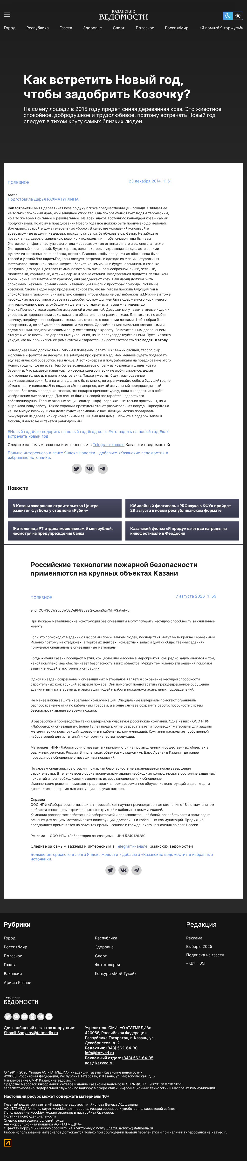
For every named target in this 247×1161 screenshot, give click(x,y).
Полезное (145, 28)
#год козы (98, 431)
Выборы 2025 (199, 946)
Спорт (119, 28)
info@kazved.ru (99, 1052)
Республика (38, 28)
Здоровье (92, 28)
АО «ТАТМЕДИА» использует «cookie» (35, 1108)
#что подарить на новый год (60, 431)
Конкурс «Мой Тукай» (116, 973)
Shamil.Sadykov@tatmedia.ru (31, 1032)
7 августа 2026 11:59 (196, 596)
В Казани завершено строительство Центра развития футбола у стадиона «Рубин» (55, 508)
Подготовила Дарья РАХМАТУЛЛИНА (43, 199)
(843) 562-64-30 (121, 1048)
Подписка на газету (205, 954)
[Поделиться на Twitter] (77, 469)
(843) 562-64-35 (137, 1057)
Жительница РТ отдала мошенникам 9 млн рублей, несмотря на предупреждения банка (63, 530)
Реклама (194, 938)
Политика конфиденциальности (30, 1116)
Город (9, 28)
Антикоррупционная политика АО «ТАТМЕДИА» (43, 1124)
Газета (66, 28)
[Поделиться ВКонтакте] (90, 469)
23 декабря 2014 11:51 (150, 181)
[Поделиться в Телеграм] (103, 469)
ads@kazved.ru (99, 1062)
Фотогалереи (107, 964)
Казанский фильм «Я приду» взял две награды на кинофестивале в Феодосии (178, 530)
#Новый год (20, 431)
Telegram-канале (108, 444)
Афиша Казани (17, 982)
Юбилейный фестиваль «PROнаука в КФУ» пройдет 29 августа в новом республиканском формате (180, 508)
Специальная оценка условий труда (34, 1120)
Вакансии (13, 973)
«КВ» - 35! (195, 963)
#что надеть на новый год (134, 431)
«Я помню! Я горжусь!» (221, 28)
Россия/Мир (176, 28)
